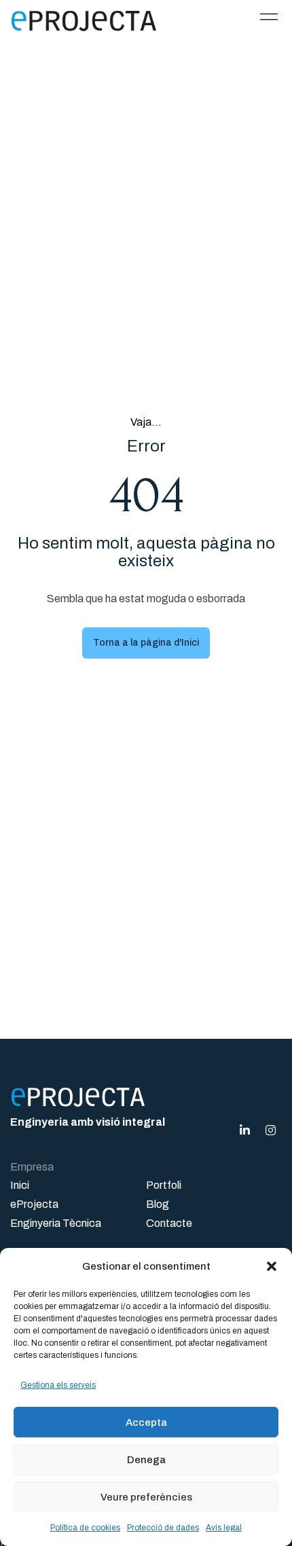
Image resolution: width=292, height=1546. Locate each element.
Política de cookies (85, 1527)
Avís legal (224, 1527)
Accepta (146, 1422)
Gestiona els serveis (58, 1385)
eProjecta (34, 1204)
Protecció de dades (163, 1527)
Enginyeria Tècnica (55, 1223)
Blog (157, 1204)
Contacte (169, 1223)
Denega (146, 1459)
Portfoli (163, 1185)
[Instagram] (270, 1129)
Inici (19, 1185)
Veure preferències (146, 1497)
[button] (271, 1266)
